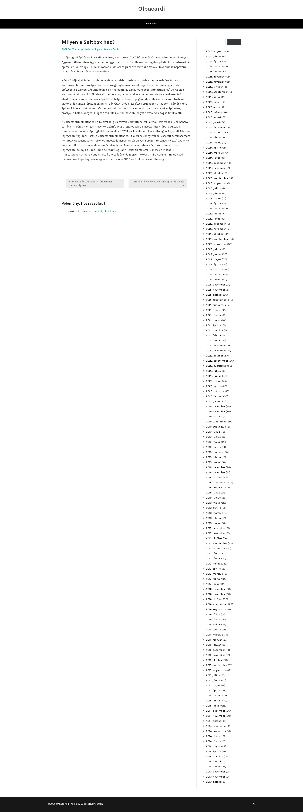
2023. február (214, 213)
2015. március (214, 695)
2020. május (213, 381)
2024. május (213, 142)
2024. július (213, 137)
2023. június (213, 193)
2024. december (216, 127)
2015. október (214, 660)
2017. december (215, 528)
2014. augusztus (216, 731)
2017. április (213, 568)
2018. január (213, 523)
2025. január (213, 122)
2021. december (215, 284)
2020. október (214, 355)
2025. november (216, 81)
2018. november (215, 472)
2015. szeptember (216, 665)
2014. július (213, 736)
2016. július (213, 614)
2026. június (213, 56)
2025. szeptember (217, 91)
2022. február (214, 274)
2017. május (213, 563)
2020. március (215, 391)
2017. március (214, 573)
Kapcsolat (151, 23)
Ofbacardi (151, 8)
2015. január (213, 705)
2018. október (214, 477)
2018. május (213, 502)
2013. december (215, 771)
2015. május (213, 685)
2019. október (214, 416)
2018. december (215, 467)
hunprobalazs (85, 49)
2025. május (213, 102)
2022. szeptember (217, 239)
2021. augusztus (216, 304)
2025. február (214, 117)
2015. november (215, 654)
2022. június (213, 254)
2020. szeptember (217, 360)
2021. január (213, 340)
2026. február (214, 71)
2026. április (214, 61)
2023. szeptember (217, 178)
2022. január (213, 279)
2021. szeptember (216, 299)
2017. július (213, 553)
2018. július (213, 492)
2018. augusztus (216, 487)
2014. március (214, 756)
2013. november (215, 776)
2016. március (214, 634)
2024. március (215, 152)
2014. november (215, 715)
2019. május (213, 441)
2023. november (216, 168)
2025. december (216, 76)
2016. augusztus (216, 609)
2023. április (214, 203)
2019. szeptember (216, 421)
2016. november (215, 594)
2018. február (214, 518)
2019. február (214, 457)
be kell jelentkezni (105, 211)
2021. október (214, 294)
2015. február (214, 700)
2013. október (214, 781)
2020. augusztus (216, 365)
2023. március (215, 208)
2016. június (213, 619)
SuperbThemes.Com (92, 803)
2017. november (215, 533)
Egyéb (98, 49)
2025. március (215, 112)
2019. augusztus (216, 426)
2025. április (213, 107)
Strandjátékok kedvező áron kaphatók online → (158, 183)
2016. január (213, 644)
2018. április (213, 507)
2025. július (213, 96)
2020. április (214, 386)
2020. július (213, 370)
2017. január (213, 583)
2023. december (216, 162)
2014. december (215, 710)
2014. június (213, 741)
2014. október (214, 720)
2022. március (215, 269)
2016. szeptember (216, 604)
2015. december (215, 649)
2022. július (213, 249)
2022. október (214, 233)
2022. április (214, 264)
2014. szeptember (216, 726)
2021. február (214, 335)
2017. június (213, 558)
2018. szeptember (216, 482)
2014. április (213, 751)
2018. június (213, 497)
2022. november (216, 228)
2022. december (216, 223)
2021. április (213, 325)
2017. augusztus (216, 548)
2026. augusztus (216, 51)
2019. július (213, 431)
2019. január (213, 462)
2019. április (213, 447)
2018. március (214, 512)
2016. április (213, 629)
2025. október (214, 86)
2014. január (213, 766)
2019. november (215, 411)
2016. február (214, 639)
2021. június (213, 315)
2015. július (213, 675)
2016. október (214, 599)
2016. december (215, 589)
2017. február (214, 578)
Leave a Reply (111, 49)
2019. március (214, 452)
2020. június (213, 375)
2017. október (214, 538)
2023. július (213, 188)
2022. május (213, 259)
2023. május (213, 198)
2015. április (213, 690)
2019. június (213, 436)
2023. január (213, 218)
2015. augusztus (216, 670)
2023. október (214, 173)
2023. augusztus (216, 183)
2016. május (213, 624)
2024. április (214, 147)
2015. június (213, 680)
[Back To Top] (253, 804)
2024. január (213, 157)
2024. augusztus (216, 132)
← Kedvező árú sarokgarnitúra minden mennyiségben (91, 183)
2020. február (214, 396)
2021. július (213, 310)
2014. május (213, 746)
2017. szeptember (216, 543)
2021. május (213, 320)
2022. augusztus (216, 244)
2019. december (215, 406)
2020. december (216, 345)
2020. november (216, 350)
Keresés (234, 42)
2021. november (215, 289)
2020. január (213, 401)
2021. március (214, 330)
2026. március (215, 66)
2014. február (214, 761)
